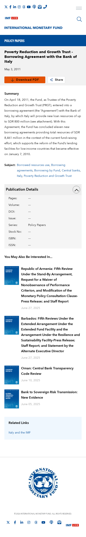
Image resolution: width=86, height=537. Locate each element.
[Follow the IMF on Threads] (23, 7)
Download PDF (27, 79)
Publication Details (22, 189)
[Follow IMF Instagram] (19, 7)
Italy (19, 176)
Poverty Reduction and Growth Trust (48, 176)
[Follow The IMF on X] (6, 7)
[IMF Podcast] (34, 7)
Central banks (71, 170)
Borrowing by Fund (47, 170)
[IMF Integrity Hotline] (45, 7)
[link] (51, 80)
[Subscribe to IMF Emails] (40, 7)
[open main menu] (79, 9)
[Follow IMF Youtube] (29, 7)
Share (59, 79)
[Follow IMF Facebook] (10, 7)
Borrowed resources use (33, 165)
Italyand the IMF (20, 432)
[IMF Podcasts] (51, 522)
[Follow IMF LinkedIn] (14, 7)
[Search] (79, 19)
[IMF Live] (11, 17)
